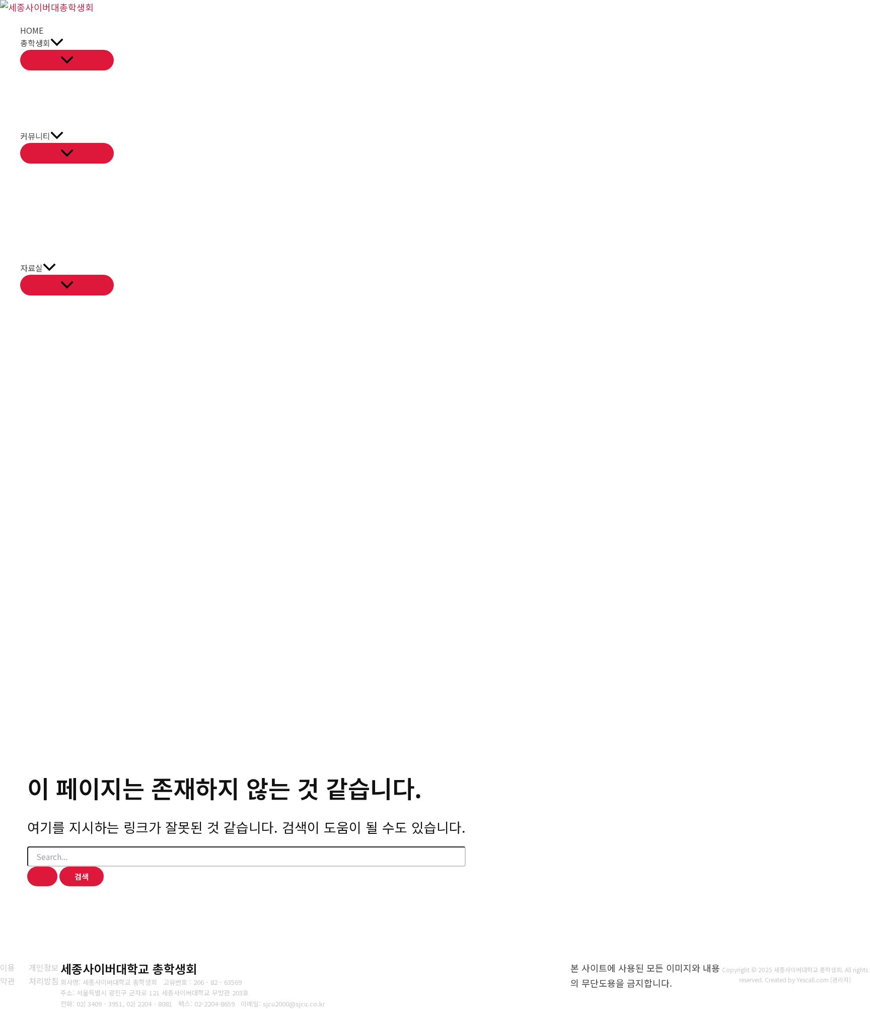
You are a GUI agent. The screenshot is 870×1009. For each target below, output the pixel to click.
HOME (31, 30)
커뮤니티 (35, 136)
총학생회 (35, 43)
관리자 (840, 979)
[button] (56, 43)
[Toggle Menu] (67, 60)
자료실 (31, 268)
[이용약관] (8, 974)
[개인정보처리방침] (44, 974)
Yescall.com (812, 979)
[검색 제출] (42, 876)
